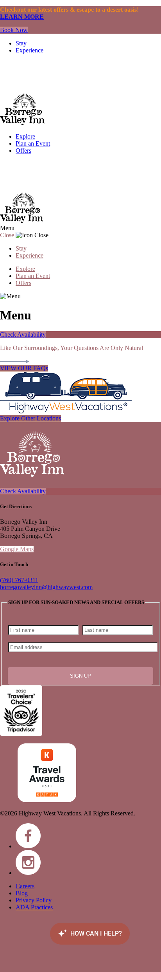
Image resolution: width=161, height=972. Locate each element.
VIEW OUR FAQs (24, 368)
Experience (29, 50)
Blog (22, 893)
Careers (25, 886)
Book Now (14, 30)
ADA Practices (34, 907)
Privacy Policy (34, 900)
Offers (23, 150)
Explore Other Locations (30, 418)
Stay (21, 43)
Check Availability (23, 334)
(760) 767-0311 (19, 580)
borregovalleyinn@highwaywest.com (46, 587)
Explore (25, 136)
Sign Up (80, 676)
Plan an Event (33, 143)
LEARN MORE (22, 16)
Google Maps (17, 549)
